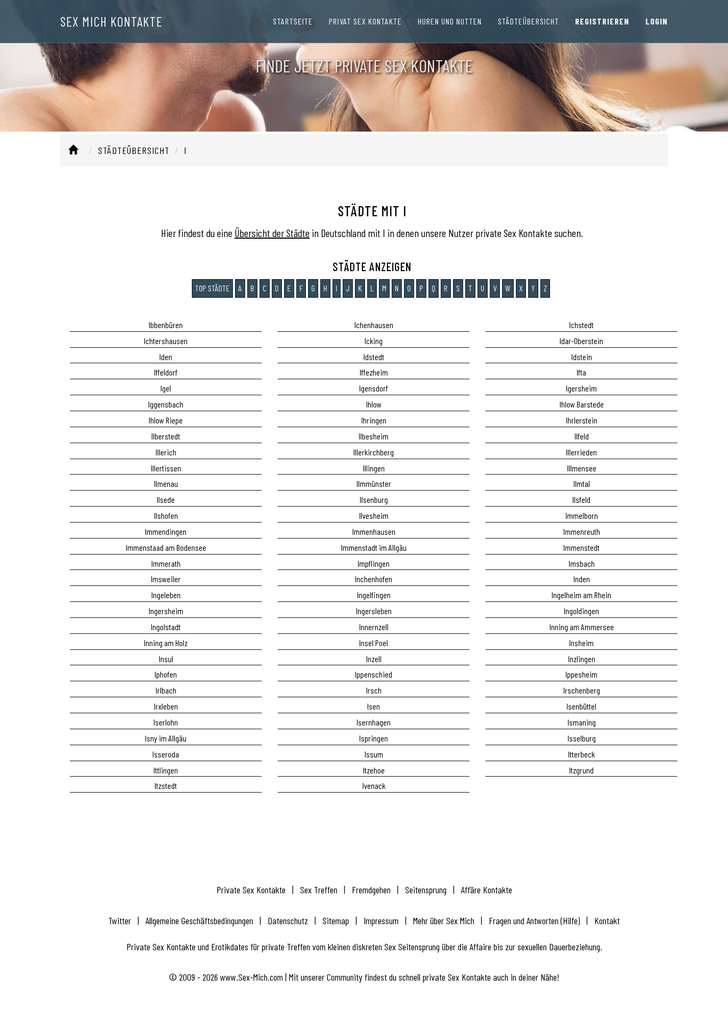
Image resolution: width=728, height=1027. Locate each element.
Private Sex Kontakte (251, 889)
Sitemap (335, 920)
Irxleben (166, 706)
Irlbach (166, 690)
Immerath (166, 563)
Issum (374, 754)
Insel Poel (373, 643)
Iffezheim (374, 372)
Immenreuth (581, 531)
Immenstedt (581, 547)
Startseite (293, 21)
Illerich (166, 452)
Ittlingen (165, 770)
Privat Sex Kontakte (365, 21)
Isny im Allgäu (166, 738)
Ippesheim (581, 674)
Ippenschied (373, 674)
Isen (373, 706)
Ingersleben (374, 611)
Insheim (581, 643)
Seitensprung (426, 889)
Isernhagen (374, 722)
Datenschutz (288, 920)
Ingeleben (166, 595)
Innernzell (374, 627)
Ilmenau (166, 483)
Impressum (381, 920)
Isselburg (582, 738)
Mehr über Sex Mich (443, 920)
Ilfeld (582, 436)
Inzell (374, 659)
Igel (165, 388)
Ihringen (373, 420)
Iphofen (166, 674)
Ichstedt (581, 325)
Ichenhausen (373, 325)
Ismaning (582, 722)
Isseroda (165, 754)
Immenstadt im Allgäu (374, 547)
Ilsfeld (581, 499)
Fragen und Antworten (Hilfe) (534, 920)
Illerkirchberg (373, 452)
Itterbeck (581, 754)
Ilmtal (581, 483)
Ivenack (373, 785)
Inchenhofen (373, 579)
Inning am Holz (166, 643)
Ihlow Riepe (166, 420)
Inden (581, 579)
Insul (166, 659)
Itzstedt (166, 785)
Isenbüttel (581, 706)
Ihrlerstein (581, 420)
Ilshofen (166, 515)
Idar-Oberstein (581, 341)
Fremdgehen (371, 889)
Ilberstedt (165, 436)
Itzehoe (374, 770)
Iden (165, 357)
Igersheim (581, 388)
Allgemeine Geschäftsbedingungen (199, 920)
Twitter (119, 920)
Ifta (581, 372)
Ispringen (373, 738)
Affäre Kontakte (486, 889)
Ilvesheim (374, 515)
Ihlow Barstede (582, 404)
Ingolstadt (166, 627)
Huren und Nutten (450, 21)
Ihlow (374, 404)
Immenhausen (373, 531)
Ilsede (166, 499)
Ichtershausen (166, 341)
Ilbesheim (374, 436)
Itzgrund (581, 770)
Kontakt (607, 920)
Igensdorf (373, 388)
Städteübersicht (528, 21)
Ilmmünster (374, 483)
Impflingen (374, 563)
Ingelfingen (374, 595)
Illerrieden (581, 452)
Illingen (374, 468)
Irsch (374, 690)
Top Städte (212, 288)
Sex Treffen (318, 889)
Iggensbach (165, 404)
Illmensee (581, 468)
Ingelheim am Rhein (581, 595)
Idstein (581, 357)
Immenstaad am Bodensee (166, 547)
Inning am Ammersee (581, 627)
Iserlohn (165, 722)
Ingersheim (166, 611)
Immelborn (581, 515)
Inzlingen (581, 659)
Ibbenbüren (166, 325)
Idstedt (373, 357)
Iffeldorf (165, 372)
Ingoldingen (581, 611)
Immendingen (166, 531)
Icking (374, 341)
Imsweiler (166, 579)
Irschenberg (581, 690)
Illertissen (166, 468)
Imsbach (582, 563)
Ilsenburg (374, 499)
